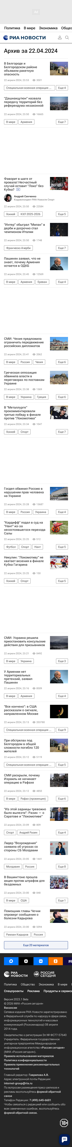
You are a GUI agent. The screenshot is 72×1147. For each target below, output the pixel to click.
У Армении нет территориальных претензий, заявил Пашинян (18, 677)
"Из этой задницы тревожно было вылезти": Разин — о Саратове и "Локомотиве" (25, 812)
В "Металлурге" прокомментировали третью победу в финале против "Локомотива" (22, 413)
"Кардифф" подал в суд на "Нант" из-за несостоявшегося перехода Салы (24, 528)
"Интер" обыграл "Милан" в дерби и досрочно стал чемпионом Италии (24, 228)
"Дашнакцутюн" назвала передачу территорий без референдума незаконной (23, 102)
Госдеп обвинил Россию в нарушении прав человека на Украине (24, 492)
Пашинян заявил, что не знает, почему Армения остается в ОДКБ (22, 262)
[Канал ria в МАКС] (11, 961)
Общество (28, 984)
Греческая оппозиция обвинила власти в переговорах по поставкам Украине (24, 378)
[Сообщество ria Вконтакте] (41, 961)
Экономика (46, 984)
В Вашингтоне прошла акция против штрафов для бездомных (24, 880)
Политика (10, 984)
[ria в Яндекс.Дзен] (26, 961)
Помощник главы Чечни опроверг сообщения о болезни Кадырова (22, 914)
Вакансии (10, 1007)
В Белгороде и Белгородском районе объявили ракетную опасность (20, 69)
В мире (62, 984)
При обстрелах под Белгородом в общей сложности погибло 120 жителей (21, 746)
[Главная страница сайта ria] (24, 37)
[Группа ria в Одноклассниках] (55, 961)
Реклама (33, 991)
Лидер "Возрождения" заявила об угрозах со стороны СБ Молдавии (21, 846)
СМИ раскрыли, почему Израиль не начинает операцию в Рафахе (22, 779)
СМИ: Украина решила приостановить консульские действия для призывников (25, 641)
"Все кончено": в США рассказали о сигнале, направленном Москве (21, 710)
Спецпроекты (13, 991)
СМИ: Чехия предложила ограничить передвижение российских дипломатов (24, 342)
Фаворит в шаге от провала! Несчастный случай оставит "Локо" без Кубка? (24, 184)
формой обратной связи (20, 1112)
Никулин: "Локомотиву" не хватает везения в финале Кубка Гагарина (24, 561)
